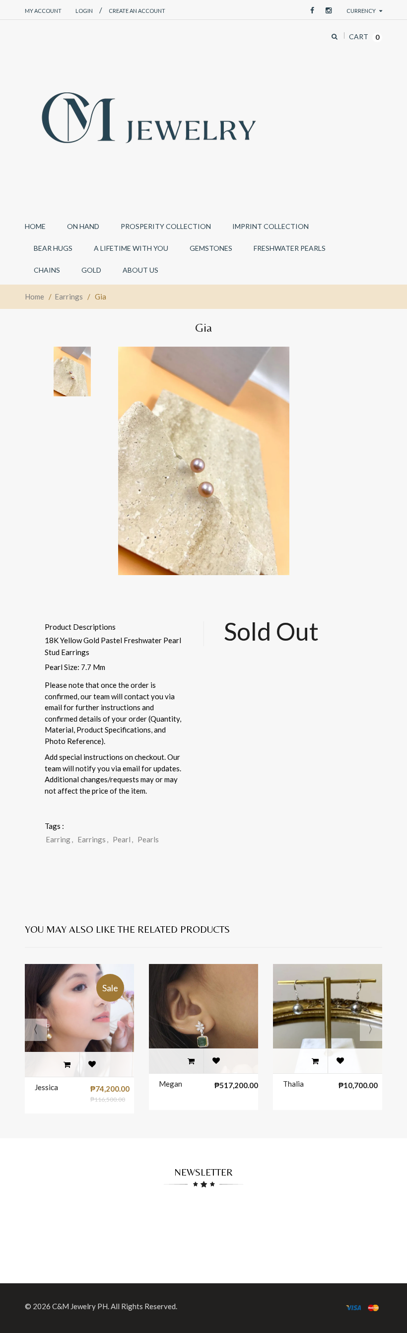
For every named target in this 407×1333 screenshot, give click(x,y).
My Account (43, 10)
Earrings (69, 296)
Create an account (137, 10)
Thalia (293, 1083)
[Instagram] (326, 10)
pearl (123, 839)
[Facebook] (309, 10)
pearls (148, 839)
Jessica (46, 1087)
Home (34, 296)
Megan (170, 1083)
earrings (92, 839)
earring (59, 839)
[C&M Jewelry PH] (149, 118)
